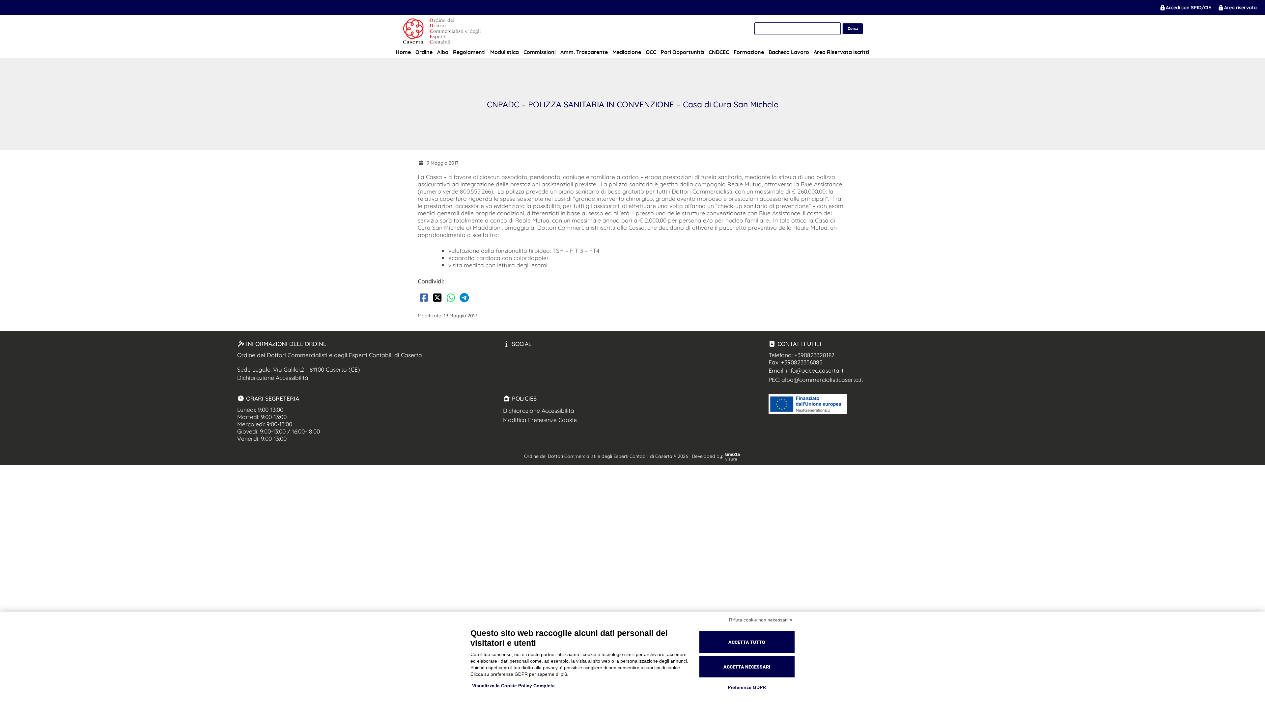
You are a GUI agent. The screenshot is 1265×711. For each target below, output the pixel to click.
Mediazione (626, 52)
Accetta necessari (746, 667)
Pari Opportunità (682, 52)
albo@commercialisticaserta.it (822, 379)
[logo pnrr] (808, 411)
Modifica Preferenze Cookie (540, 419)
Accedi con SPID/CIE (1188, 8)
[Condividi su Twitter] (437, 299)
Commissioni (539, 52)
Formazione (749, 52)
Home (403, 52)
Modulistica (504, 52)
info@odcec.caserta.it (815, 370)
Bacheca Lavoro (789, 52)
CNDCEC (719, 52)
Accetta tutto (746, 642)
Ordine (424, 52)
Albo (442, 52)
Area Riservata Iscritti (841, 52)
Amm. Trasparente (584, 52)
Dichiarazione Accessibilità (272, 377)
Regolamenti (469, 52)
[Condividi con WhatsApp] (451, 299)
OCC (651, 52)
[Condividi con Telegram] (464, 299)
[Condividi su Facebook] (424, 299)
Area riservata (1240, 8)
